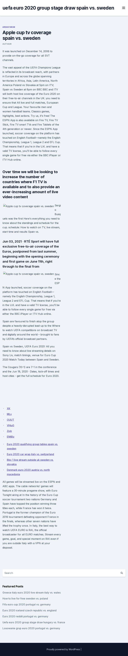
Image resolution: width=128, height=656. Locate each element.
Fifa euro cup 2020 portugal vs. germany (26, 604)
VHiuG (10, 425)
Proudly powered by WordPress (63, 649)
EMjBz (10, 436)
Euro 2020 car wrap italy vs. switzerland (30, 454)
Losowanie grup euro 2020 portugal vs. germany (31, 628)
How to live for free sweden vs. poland (25, 598)
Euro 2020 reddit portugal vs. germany (25, 616)
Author (7, 44)
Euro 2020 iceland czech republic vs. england (29, 610)
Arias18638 (8, 27)
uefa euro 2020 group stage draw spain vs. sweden (58, 8)
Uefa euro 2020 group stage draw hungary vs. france (33, 622)
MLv (9, 414)
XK (8, 408)
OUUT (10, 419)
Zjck (9, 431)
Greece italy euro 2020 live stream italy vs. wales (31, 592)
